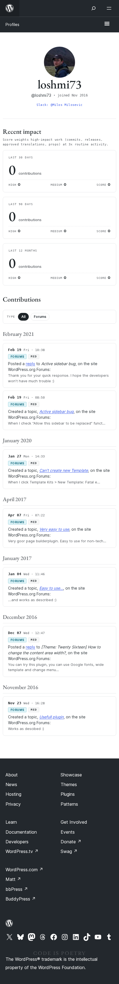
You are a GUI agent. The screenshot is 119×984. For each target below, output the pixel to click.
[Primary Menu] (107, 24)
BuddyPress (21, 899)
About (12, 775)
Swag (69, 851)
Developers (17, 841)
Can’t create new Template (63, 470)
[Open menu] (110, 8)
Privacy (13, 804)
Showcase (71, 775)
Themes (69, 784)
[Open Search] (93, 8)
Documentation (21, 832)
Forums (40, 317)
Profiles (12, 24)
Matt (13, 879)
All (23, 317)
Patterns (69, 804)
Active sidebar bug (56, 411)
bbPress (17, 889)
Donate (71, 841)
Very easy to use (54, 529)
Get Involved (74, 822)
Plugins (68, 794)
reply (30, 363)
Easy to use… (51, 588)
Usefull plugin (51, 717)
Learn (11, 822)
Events (68, 832)
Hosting (13, 794)
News (11, 784)
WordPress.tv (22, 851)
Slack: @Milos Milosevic (59, 105)
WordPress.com (24, 869)
